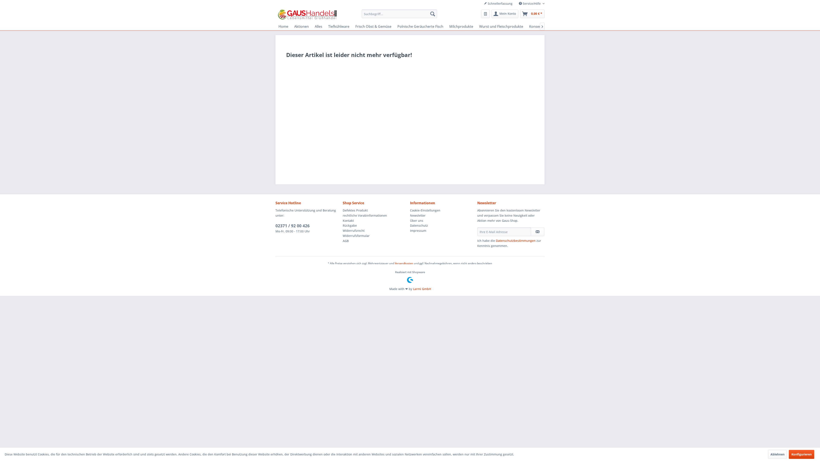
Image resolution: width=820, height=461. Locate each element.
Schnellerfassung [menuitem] (499, 3)
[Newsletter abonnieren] (537, 232)
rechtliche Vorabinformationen (365, 215)
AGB (346, 241)
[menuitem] (399, 14)
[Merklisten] (485, 14)
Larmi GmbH (422, 289)
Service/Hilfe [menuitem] (532, 3)
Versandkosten (404, 263)
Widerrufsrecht (354, 231)
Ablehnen (777, 454)
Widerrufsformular (356, 236)
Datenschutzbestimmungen (516, 241)
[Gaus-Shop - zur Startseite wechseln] (308, 15)
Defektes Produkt (355, 210)
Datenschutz (419, 225)
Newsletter (418, 215)
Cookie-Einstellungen (425, 210)
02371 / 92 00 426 (292, 226)
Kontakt (348, 221)
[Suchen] (432, 14)
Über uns (416, 221)
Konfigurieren (801, 454)
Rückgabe (350, 225)
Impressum (418, 231)
